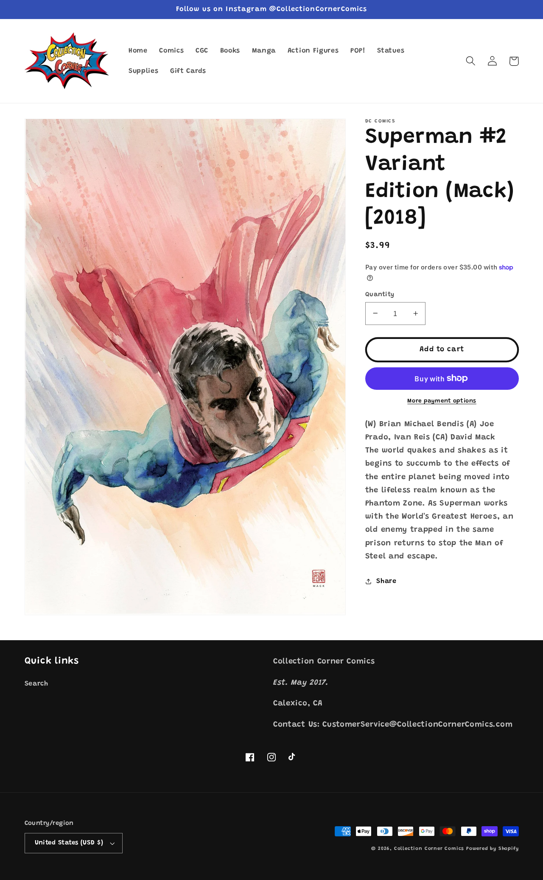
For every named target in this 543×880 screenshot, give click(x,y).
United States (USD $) (69, 843)
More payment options (441, 401)
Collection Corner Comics (429, 849)
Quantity (380, 294)
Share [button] (386, 580)
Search (36, 683)
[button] (471, 61)
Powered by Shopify (492, 849)
